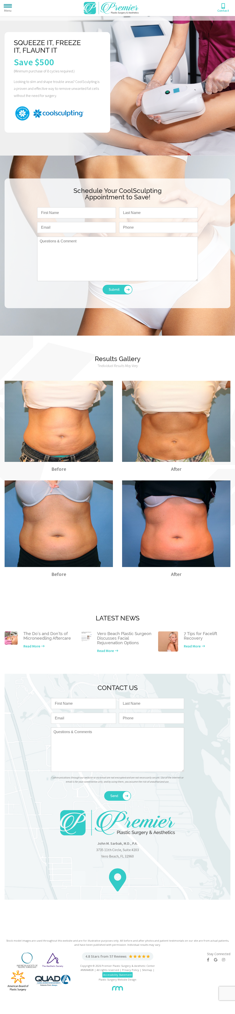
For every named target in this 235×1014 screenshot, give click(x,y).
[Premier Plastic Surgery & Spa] (111, 7)
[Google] (218, 960)
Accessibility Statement (117, 974)
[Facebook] (210, 960)
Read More (31, 646)
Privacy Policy (130, 970)
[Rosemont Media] (117, 986)
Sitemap (147, 970)
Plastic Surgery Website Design (117, 979)
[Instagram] (226, 960)
